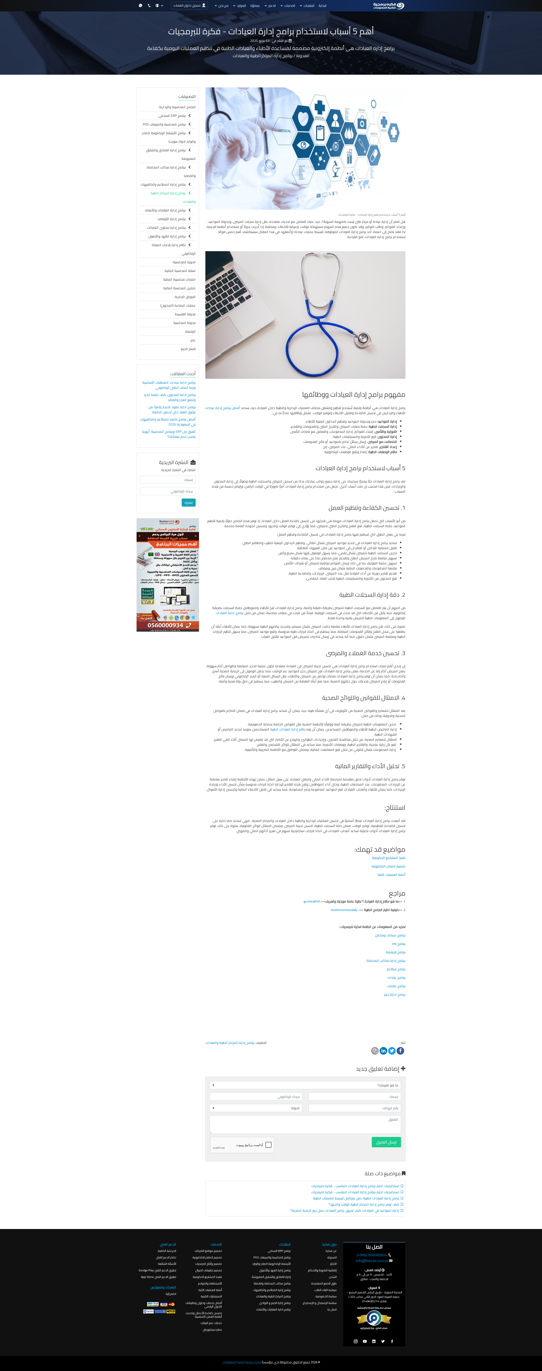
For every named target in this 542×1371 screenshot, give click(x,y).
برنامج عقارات (396, 986)
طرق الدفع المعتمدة (324, 1283)
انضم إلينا (171, 1294)
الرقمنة (190, 331)
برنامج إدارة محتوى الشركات (167, 227)
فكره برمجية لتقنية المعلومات (241, 1362)
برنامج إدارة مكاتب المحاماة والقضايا (171, 171)
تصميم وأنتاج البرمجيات (208, 1264)
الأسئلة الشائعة (167, 1264)
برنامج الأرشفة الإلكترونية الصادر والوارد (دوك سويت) (169, 137)
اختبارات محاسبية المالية (179, 279)
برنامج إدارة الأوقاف (173, 219)
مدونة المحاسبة (184, 323)
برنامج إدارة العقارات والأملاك (166, 210)
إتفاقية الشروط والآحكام (322, 1270)
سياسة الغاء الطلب (325, 1290)
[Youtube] (365, 1341)
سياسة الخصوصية (326, 1296)
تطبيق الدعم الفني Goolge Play (157, 1270)
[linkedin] (374, 1341)
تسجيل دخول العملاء (187, 5)
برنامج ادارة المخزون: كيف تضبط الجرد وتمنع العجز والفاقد (170, 397)
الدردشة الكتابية (167, 1251)
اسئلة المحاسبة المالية (180, 270)
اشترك (188, 502)
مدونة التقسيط (185, 314)
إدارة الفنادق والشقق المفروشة (271, 1277)
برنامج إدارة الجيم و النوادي (275, 1303)
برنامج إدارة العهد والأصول (275, 1270)
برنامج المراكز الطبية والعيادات (273, 1296)
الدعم (272, 6)
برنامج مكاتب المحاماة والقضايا (272, 1283)
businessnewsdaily (344, 910)
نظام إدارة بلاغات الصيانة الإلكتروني (174, 249)
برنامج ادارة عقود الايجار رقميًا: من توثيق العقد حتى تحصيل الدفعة (172, 409)
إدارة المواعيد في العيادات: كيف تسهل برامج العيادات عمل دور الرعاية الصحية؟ (345, 1210)
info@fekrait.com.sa (372, 1260)
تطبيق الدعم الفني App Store (158, 1277)
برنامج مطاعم (396, 969)
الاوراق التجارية (185, 296)
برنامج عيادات (396, 977)
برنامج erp (398, 943)
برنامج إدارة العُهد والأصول (168, 236)
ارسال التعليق (386, 1142)
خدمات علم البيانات (211, 1323)
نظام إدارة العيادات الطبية (288, 729)
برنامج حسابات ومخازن (390, 935)
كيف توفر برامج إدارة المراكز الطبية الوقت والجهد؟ (365, 1204)
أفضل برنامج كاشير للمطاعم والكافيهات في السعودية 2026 (168, 421)
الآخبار (333, 1264)
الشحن (333, 1277)
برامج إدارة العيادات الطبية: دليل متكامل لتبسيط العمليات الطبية (357, 1198)
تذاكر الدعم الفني (166, 1257)
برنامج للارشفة (395, 952)
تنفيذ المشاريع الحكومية (388, 857)
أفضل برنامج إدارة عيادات (222, 408)
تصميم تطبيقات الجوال (208, 1270)
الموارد (241, 6)
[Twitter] (383, 1341)
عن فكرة (331, 1251)
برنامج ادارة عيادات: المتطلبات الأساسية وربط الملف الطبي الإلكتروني (169, 385)
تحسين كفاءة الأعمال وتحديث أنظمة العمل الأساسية (203, 1315)
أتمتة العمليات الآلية (391, 874)
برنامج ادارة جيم (394, 994)
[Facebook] (392, 1341)
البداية (322, 6)
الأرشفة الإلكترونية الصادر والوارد (271, 1264)
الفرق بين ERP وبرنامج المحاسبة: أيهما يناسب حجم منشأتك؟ (169, 434)
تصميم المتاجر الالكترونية (388, 866)
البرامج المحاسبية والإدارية (177, 107)
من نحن (223, 6)
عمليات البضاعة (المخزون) (178, 305)
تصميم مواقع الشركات (208, 1251)
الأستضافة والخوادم (210, 1283)
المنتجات (309, 6)
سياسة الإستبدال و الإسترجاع (320, 1303)
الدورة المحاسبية (184, 262)
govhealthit (312, 901)
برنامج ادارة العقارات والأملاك (273, 1309)
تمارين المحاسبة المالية (179, 288)
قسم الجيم (188, 349)
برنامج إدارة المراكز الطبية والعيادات (229, 1042)
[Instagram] (355, 1341)
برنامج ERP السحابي (173, 115)
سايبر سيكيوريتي (212, 1329)
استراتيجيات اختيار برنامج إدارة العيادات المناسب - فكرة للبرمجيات (356, 1186)
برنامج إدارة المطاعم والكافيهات (164, 184)
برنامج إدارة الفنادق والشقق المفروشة (171, 154)
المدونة (332, 1257)
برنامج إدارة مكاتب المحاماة (385, 960)
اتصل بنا (332, 1309)
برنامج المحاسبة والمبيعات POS (165, 124)
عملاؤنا (255, 6)
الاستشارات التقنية (211, 1296)
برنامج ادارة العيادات (229, 613)
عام (193, 340)
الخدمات (289, 6)
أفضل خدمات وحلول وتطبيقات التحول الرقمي (203, 1304)
